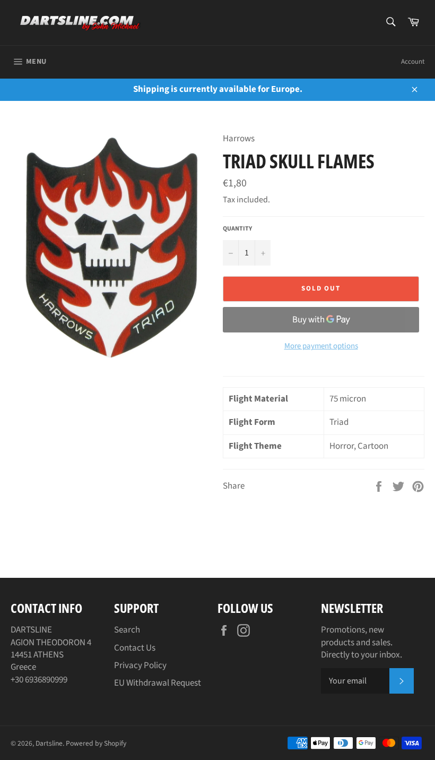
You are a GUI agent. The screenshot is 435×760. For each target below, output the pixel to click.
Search (127, 630)
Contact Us (134, 648)
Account (412, 61)
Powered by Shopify (96, 743)
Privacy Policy (140, 665)
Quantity (237, 229)
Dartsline (49, 743)
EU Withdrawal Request (157, 683)
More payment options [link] (321, 346)
